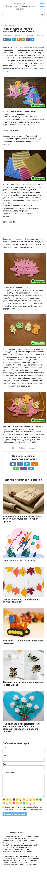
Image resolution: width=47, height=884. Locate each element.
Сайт (5, 764)
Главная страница (9, 25)
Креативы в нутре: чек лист (19, 560)
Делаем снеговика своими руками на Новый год (23, 683)
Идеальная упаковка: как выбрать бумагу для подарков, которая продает (22, 519)
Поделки (29, 36)
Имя (5, 747)
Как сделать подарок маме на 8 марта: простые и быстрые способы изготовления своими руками (21, 727)
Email (5, 756)
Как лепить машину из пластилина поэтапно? (23, 642)
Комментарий (8, 772)
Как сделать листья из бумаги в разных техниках (21, 600)
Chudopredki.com (19, 3)
